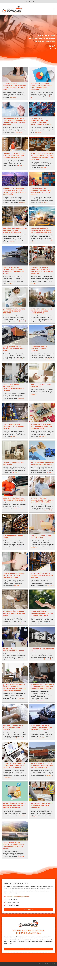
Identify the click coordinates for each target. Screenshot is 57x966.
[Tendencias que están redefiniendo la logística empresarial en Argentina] (42, 216)
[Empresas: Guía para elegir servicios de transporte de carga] (15, 599)
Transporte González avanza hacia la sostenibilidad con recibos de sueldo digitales (42, 687)
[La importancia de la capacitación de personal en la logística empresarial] (42, 486)
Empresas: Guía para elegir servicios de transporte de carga (14, 613)
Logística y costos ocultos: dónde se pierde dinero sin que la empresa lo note (14, 155)
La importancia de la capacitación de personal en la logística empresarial (42, 500)
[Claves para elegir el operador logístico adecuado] (42, 335)
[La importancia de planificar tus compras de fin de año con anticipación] (42, 412)
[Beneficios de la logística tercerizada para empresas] (15, 486)
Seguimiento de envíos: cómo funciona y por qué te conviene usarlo (42, 311)
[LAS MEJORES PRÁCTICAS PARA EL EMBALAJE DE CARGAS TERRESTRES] (42, 791)
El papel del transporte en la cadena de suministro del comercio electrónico (14, 766)
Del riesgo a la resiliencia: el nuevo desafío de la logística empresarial (14, 230)
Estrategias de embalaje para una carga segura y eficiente (13, 728)
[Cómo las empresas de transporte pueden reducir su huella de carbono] (42, 599)
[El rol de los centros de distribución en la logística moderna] (42, 561)
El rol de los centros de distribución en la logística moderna (42, 575)
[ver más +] (13, 97)
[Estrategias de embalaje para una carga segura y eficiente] (15, 714)
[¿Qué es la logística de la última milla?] (42, 373)
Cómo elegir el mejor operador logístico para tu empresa (14, 426)
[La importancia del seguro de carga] (42, 637)
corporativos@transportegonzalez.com (18, 896)
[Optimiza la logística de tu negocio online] (42, 524)
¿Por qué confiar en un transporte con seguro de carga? (13, 349)
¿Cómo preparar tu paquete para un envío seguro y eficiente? (14, 311)
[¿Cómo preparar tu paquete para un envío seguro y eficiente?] (15, 297)
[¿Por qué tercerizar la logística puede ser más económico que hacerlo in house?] (15, 255)
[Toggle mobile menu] (54, 9)
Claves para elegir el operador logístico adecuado (39, 349)
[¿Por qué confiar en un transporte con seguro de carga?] (15, 335)
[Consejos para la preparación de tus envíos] (15, 637)
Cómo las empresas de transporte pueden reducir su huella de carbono (42, 613)
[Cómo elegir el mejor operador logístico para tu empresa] (15, 412)
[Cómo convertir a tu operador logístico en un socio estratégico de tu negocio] (42, 179)
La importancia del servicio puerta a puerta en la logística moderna (14, 575)
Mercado (51, 964)
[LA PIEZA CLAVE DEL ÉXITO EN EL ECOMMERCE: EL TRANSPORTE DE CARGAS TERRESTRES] (15, 791)
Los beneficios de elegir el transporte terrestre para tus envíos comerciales (42, 766)
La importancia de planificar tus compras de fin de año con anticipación (42, 426)
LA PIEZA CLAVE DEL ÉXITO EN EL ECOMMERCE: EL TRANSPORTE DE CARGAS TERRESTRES (14, 805)
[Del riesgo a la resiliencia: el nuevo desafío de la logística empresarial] (15, 216)
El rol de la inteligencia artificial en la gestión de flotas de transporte (41, 728)
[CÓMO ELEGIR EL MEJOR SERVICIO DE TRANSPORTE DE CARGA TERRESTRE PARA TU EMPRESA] (15, 830)
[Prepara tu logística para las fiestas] (15, 450)
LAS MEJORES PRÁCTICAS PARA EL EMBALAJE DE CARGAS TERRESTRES (42, 805)
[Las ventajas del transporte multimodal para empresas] (42, 450)
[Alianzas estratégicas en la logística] (15, 524)
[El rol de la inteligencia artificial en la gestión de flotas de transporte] (42, 714)
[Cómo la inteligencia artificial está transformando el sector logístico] (15, 373)
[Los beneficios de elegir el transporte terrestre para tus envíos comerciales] (42, 752)
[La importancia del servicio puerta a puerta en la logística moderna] (15, 561)
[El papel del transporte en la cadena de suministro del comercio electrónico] (15, 752)
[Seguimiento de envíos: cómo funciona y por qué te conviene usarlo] (42, 297)
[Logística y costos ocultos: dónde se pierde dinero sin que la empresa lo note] (15, 144)
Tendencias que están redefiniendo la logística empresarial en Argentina (41, 230)
